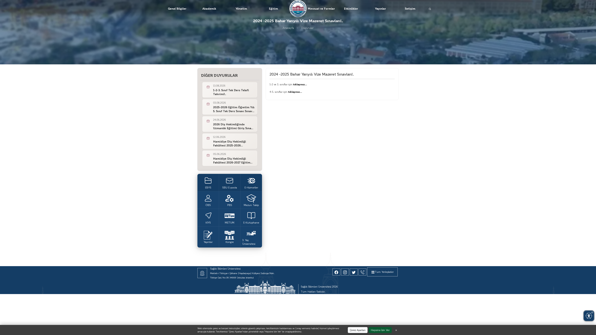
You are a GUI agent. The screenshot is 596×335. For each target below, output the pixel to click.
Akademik (209, 8)
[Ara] (430, 8)
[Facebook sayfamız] (336, 271)
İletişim (410, 8)
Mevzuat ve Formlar (321, 8)
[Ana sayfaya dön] (298, 8)
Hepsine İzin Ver (380, 329)
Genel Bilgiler (177, 8)
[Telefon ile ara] (362, 271)
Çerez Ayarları (358, 329)
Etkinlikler (351, 8)
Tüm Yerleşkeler (384, 271)
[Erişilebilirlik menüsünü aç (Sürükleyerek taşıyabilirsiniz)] (588, 315)
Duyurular (307, 27)
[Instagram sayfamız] (345, 271)
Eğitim (273, 8)
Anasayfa (288, 27)
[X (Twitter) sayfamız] (354, 271)
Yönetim (241, 8)
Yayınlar (380, 8)
